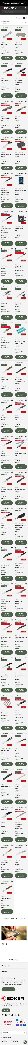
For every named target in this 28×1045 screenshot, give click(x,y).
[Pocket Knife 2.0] (7, 145)
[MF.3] (7, 516)
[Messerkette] (7, 703)
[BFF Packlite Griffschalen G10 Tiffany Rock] (21, 330)
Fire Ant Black (5, 80)
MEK (16, 862)
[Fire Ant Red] (7, 256)
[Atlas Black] (7, 407)
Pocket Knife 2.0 (6, 154)
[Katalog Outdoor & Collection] (21, 181)
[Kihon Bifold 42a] (7, 591)
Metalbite (4, 44)
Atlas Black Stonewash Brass (20, 380)
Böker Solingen (8, 1037)
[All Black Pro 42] (7, 777)
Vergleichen (19, 18)
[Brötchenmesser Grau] (7, 627)
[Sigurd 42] (21, 294)
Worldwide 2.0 (5, 565)
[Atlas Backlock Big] (7, 479)
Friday (3, 453)
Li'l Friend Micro (5, 118)
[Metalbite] (7, 35)
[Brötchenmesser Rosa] (21, 777)
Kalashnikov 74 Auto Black (21, 638)
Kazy (16, 118)
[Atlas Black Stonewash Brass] (21, 370)
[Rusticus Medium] (7, 888)
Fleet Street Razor (20, 453)
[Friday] (7, 443)
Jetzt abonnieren (8, 989)
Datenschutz (21, 1040)
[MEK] (21, 852)
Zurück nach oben (14, 959)
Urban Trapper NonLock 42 (5, 676)
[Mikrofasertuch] (21, 35)
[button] (22, 8)
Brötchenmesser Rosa (20, 787)
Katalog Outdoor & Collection (20, 191)
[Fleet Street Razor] (21, 444)
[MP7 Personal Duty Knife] (21, 665)
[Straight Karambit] (21, 480)
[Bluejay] (21, 408)
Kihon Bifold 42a (5, 601)
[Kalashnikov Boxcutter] (21, 703)
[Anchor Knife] (7, 741)
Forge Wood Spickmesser (5, 191)
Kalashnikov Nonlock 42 (18, 81)
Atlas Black (4, 417)
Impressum (15, 1041)
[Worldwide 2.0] (7, 555)
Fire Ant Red (4, 266)
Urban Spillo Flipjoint (18, 825)
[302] (7, 815)
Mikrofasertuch (19, 44)
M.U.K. (17, 750)
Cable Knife (4, 862)
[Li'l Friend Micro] (7, 108)
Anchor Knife (5, 750)
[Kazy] (21, 109)
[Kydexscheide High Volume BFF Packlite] (21, 516)
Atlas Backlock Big (6, 489)
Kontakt (6, 1010)
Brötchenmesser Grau (6, 638)
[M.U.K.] (21, 741)
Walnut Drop (4, 379)
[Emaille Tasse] (21, 218)
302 (2, 824)
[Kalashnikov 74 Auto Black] (21, 627)
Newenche (18, 565)
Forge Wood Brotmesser (18, 267)
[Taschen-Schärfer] (21, 145)
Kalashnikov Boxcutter (18, 713)
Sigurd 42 (18, 304)
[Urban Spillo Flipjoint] (21, 815)
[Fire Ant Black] (7, 71)
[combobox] (14, 11)
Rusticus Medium (6, 898)
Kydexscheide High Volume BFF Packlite (20, 527)
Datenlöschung (14, 1040)
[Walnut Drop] (7, 370)
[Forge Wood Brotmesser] (21, 256)
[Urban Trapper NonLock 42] (7, 665)
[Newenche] (21, 555)
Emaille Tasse (19, 228)
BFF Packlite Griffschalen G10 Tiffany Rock (20, 341)
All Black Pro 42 (5, 786)
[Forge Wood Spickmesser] (7, 181)
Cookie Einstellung (5, 1040)
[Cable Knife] (7, 852)
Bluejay (17, 417)
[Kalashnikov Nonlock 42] (21, 71)
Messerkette (5, 713)
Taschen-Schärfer (20, 154)
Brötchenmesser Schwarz (6, 229)
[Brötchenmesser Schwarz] (7, 218)
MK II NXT (4, 304)
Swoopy (3, 340)
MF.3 (2, 525)
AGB (10, 1041)
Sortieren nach (5, 21)
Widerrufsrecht (4, 1041)
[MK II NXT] (7, 294)
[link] (5, 919)
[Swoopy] (7, 330)
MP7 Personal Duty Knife (20, 676)
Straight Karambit (20, 489)
